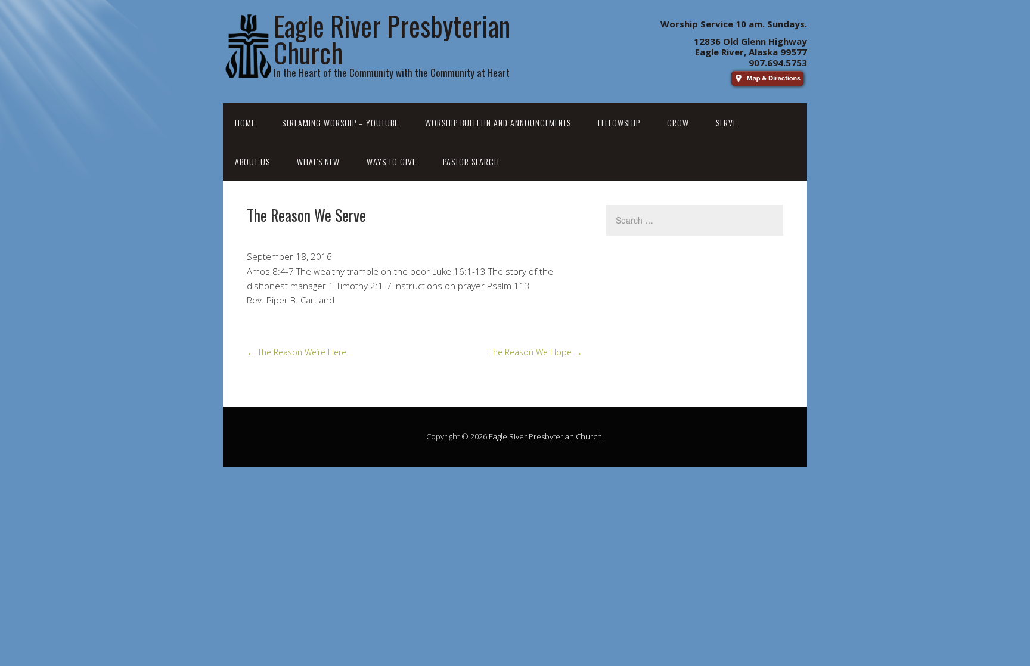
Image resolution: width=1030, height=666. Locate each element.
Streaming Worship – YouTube (340, 122)
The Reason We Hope (535, 352)
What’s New (318, 161)
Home (245, 122)
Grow (678, 122)
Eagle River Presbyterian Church (545, 436)
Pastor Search (471, 161)
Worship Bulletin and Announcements (498, 122)
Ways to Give (391, 161)
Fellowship (619, 122)
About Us (252, 161)
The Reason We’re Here (296, 352)
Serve (726, 122)
